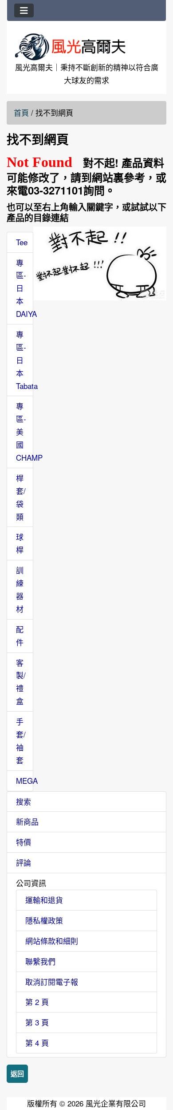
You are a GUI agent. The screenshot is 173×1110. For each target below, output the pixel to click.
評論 (23, 862)
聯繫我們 (40, 961)
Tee (22, 241)
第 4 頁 (37, 1042)
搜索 (23, 801)
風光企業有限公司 (116, 1103)
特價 (23, 841)
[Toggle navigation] (24, 10)
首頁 (21, 112)
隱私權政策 (44, 920)
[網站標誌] (86, 46)
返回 (17, 1073)
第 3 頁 (37, 1022)
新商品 (27, 821)
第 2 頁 (37, 1001)
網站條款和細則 (51, 940)
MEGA (27, 780)
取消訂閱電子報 (51, 981)
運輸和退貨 (44, 899)
